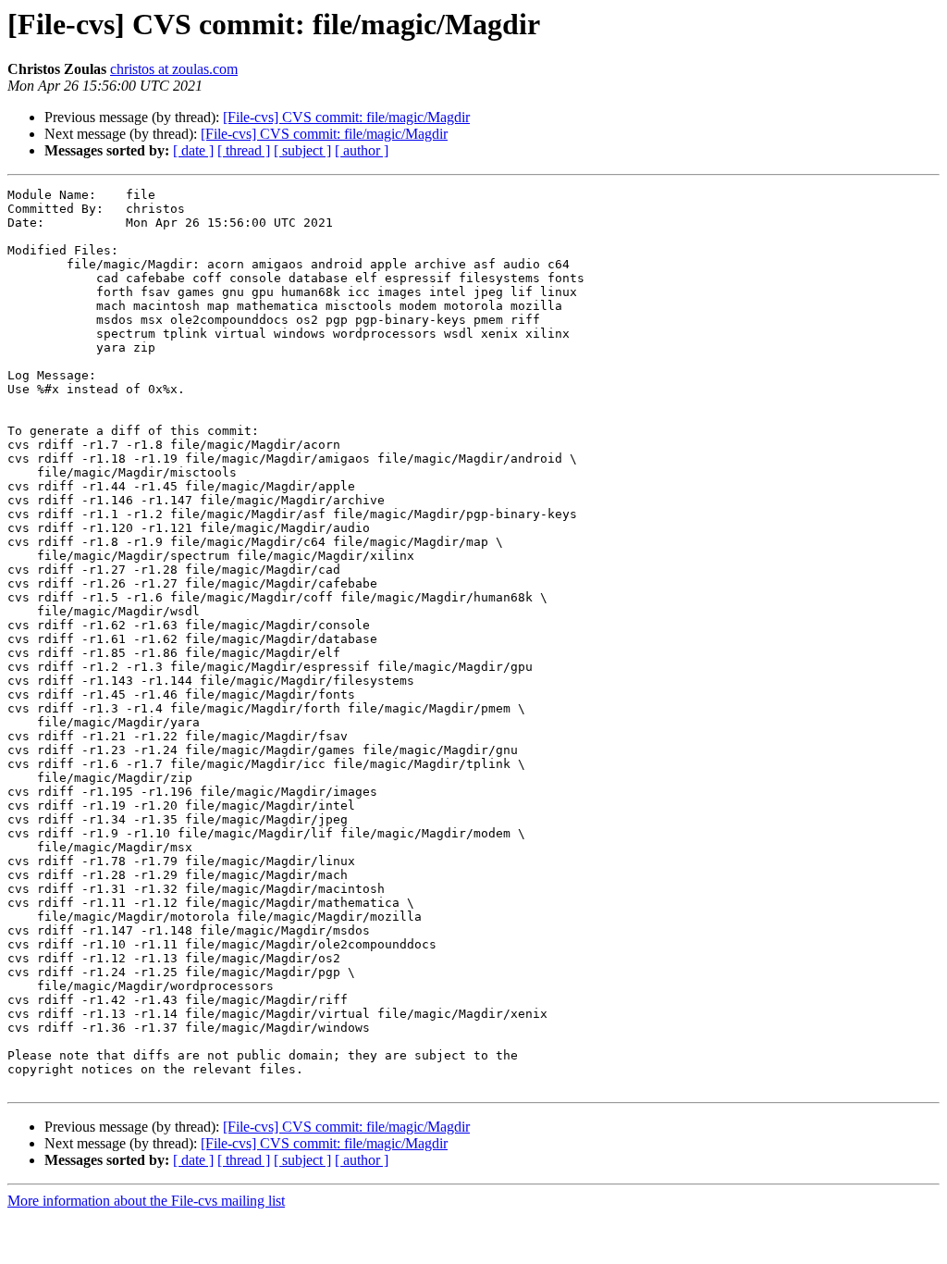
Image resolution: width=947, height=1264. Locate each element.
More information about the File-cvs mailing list (146, 1200)
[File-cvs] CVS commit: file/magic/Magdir (346, 117)
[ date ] (193, 150)
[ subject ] (302, 150)
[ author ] (361, 150)
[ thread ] (243, 150)
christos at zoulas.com (174, 69)
